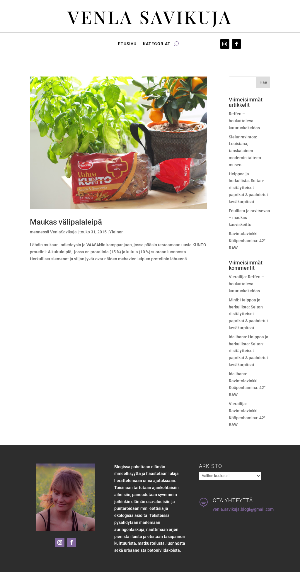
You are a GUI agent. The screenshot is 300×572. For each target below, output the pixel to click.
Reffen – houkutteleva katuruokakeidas (244, 120)
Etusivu (127, 44)
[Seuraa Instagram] (224, 44)
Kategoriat (157, 44)
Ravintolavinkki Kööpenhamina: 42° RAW (247, 240)
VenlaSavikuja (63, 232)
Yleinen (116, 232)
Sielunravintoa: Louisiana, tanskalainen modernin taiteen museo (245, 151)
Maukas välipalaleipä (66, 222)
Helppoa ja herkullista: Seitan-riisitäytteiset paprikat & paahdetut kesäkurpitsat (248, 188)
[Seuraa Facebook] (236, 44)
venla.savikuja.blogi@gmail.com (243, 509)
